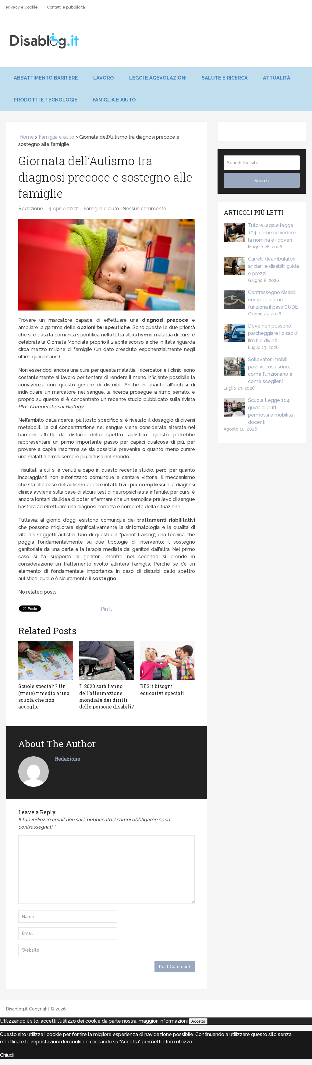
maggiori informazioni (163, 1021)
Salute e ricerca (225, 78)
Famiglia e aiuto (114, 100)
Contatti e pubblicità (66, 7)
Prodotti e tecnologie (45, 100)
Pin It (106, 609)
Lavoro (103, 78)
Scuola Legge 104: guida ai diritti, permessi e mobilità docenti (270, 411)
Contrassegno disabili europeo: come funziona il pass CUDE (273, 299)
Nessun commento (144, 208)
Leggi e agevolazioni (157, 78)
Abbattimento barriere (46, 78)
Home (26, 137)
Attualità (276, 78)
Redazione (30, 208)
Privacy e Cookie (22, 7)
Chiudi (7, 1055)
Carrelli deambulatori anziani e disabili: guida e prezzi (273, 266)
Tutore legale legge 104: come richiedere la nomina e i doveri (272, 232)
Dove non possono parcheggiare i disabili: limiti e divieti (273, 333)
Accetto (198, 1021)
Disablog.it (17, 1008)
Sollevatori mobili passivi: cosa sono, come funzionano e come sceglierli (270, 370)
